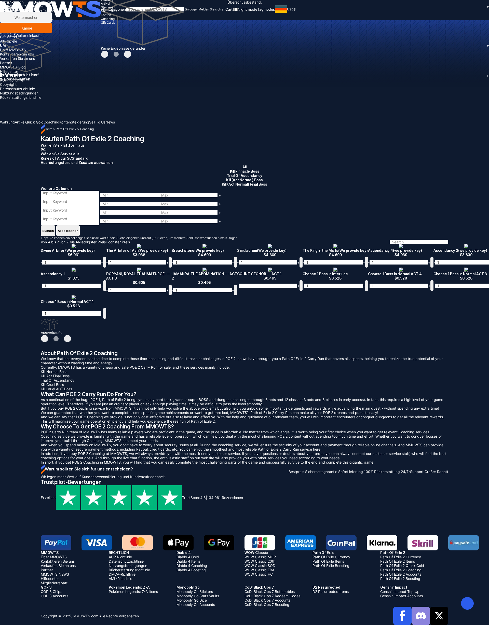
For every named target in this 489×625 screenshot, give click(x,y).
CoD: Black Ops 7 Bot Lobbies (269, 591)
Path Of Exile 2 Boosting (400, 578)
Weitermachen (25, 17)
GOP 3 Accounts (54, 596)
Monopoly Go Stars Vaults (197, 596)
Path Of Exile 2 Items (397, 561)
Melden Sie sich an (211, 9)
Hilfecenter (9, 71)
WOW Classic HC (258, 574)
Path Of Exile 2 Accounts (400, 574)
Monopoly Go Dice (191, 600)
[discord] (421, 616)
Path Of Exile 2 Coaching (401, 570)
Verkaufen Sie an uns (17, 58)
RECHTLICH (244, 76)
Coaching (8, 32)
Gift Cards (8, 37)
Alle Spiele (8, 41)
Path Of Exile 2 (66, 129)
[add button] (104, 262)
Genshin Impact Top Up (399, 591)
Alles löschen (68, 231)
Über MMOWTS (13, 50)
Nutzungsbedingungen (19, 93)
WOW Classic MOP (260, 557)
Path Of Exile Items (328, 561)
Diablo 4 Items (188, 561)
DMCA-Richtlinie (122, 574)
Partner (6, 63)
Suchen (48, 231)
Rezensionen (225, 497)
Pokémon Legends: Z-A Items (133, 591)
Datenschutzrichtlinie (17, 89)
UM (244, 45)
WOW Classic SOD (259, 565)
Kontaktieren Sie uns (17, 54)
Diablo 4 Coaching (191, 565)
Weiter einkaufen (30, 35)
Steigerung (9, 19)
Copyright (8, 84)
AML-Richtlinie (120, 578)
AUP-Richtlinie (11, 80)
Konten (5, 28)
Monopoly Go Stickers (194, 591)
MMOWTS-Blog (13, 67)
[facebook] (402, 616)
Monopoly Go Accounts (195, 604)
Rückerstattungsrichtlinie (20, 97)
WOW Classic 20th (259, 561)
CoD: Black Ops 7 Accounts (267, 600)
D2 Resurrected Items (331, 591)
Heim (48, 129)
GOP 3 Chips (51, 591)
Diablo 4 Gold (187, 557)
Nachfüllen (9, 24)
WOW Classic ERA (259, 570)
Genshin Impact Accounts (401, 596)
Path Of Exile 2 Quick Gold (402, 565)
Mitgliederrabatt (54, 583)
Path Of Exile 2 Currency (400, 557)
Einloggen (191, 9)
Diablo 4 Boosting (191, 570)
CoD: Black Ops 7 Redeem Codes (272, 596)
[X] (439, 616)
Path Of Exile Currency (331, 557)
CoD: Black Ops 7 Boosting (266, 604)
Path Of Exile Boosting (331, 565)
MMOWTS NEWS (55, 574)
